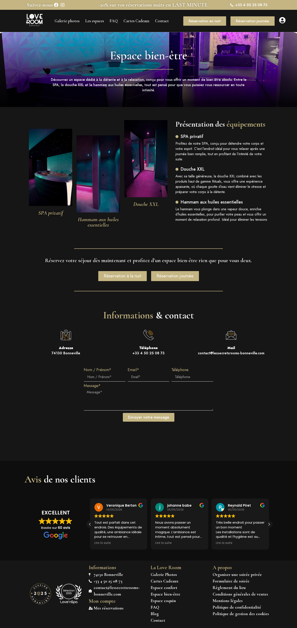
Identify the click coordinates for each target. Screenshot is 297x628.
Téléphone (180, 370)
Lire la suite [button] (102, 543)
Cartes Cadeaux (136, 20)
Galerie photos (67, 20)
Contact (162, 20)
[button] (269, 524)
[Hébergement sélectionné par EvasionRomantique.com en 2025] (40, 603)
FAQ (114, 20)
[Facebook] (56, 5)
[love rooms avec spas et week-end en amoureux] (69, 602)
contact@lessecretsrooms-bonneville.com (231, 350)
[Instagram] (62, 5)
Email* (133, 370)
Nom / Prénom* (97, 370)
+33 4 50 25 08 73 (148, 350)
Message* (92, 386)
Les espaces (94, 20)
